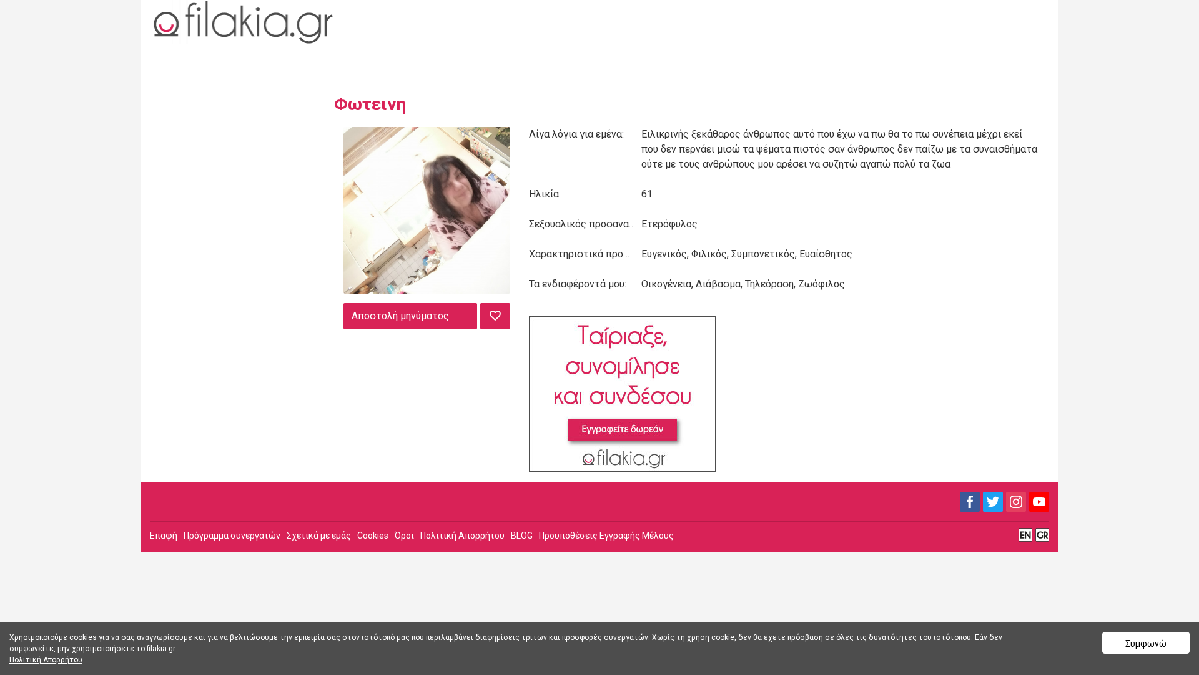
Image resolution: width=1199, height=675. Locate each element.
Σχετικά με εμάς (319, 536)
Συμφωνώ (1146, 644)
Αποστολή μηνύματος (400, 316)
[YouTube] (1039, 502)
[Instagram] (1016, 502)
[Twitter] (993, 502)
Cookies (372, 536)
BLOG (522, 536)
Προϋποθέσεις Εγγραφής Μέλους (606, 536)
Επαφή (163, 536)
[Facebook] (970, 502)
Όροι (404, 536)
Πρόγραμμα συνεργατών (232, 536)
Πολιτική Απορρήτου (462, 536)
